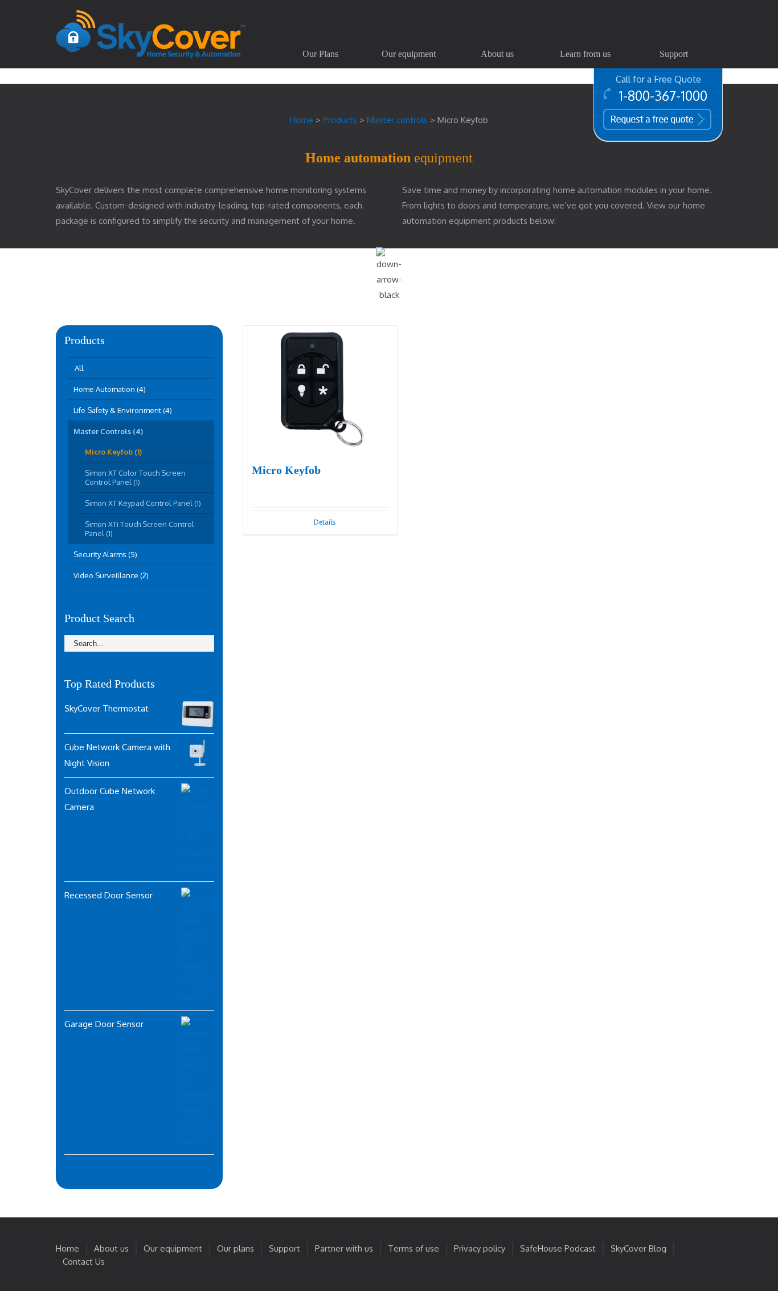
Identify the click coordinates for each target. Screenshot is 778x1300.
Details (324, 522)
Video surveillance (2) (111, 575)
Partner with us (344, 1248)
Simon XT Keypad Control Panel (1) (143, 503)
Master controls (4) (108, 431)
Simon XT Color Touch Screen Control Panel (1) (135, 477)
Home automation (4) (109, 389)
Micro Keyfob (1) (113, 451)
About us (111, 1248)
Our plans (235, 1248)
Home (67, 1248)
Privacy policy (479, 1248)
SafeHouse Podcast (558, 1248)
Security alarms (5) (105, 554)
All (79, 368)
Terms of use (413, 1248)
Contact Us (84, 1261)
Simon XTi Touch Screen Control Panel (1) (139, 529)
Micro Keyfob (286, 470)
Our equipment (173, 1248)
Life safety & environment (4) (122, 410)
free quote (640, 118)
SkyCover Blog (638, 1248)
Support (284, 1248)
